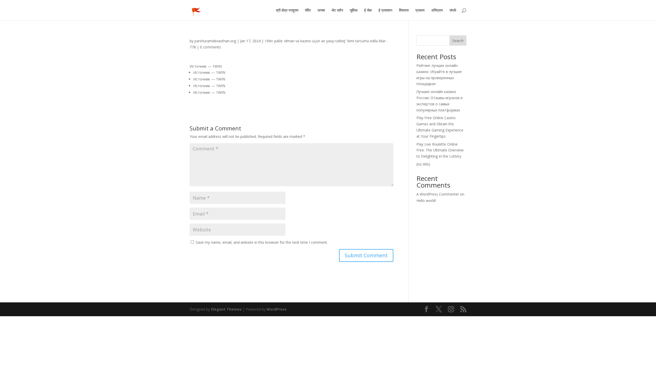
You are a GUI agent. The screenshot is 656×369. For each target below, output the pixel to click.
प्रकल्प (420, 10)
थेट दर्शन (337, 10)
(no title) (423, 164)
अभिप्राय (437, 10)
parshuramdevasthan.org (215, 40)
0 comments (210, 47)
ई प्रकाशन (385, 10)
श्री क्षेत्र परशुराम (287, 10)
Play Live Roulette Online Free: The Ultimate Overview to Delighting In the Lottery (440, 150)
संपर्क (452, 10)
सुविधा (353, 10)
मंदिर (308, 10)
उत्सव (321, 10)
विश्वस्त (404, 10)
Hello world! (426, 200)
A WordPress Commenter (437, 194)
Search (458, 40)
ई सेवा (368, 10)
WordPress (276, 309)
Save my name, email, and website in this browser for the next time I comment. (262, 242)
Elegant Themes (226, 309)
